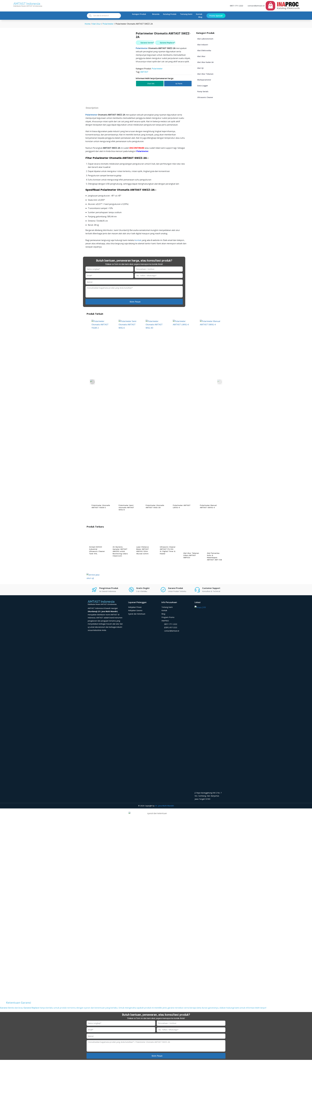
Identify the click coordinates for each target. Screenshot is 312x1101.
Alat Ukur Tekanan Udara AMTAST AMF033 (191, 555)
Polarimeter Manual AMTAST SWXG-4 (208, 506)
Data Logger (202, 85)
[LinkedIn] (178, 637)
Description (92, 107)
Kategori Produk (139, 14)
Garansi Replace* (167, 42)
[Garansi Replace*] (157, 42)
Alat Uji (200, 68)
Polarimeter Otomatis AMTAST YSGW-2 (101, 506)
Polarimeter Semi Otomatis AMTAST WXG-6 (126, 507)
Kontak (199, 14)
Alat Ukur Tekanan (205, 74)
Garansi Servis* (147, 42)
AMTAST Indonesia (26, 3)
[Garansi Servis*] (137, 42)
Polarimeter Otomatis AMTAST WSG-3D (155, 506)
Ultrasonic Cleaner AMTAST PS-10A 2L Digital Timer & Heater (168, 550)
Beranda (155, 14)
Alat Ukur (201, 56)
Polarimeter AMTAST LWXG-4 (181, 506)
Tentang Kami (186, 14)
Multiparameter (204, 80)
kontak (138, 240)
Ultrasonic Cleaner (205, 97)
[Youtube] (164, 637)
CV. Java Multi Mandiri (164, 806)
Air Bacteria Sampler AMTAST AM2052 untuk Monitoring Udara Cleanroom (120, 551)
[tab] (92, 108)
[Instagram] (174, 637)
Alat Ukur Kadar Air (205, 62)
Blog (200, 17)
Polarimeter (142, 48)
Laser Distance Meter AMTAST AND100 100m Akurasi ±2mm (142, 550)
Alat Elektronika (204, 50)
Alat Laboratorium (205, 39)
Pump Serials (202, 91)
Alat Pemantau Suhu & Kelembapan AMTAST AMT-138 (214, 556)
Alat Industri (202, 44)
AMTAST (144, 72)
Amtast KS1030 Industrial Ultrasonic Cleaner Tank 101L (97, 550)
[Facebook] (169, 637)
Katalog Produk (169, 14)
